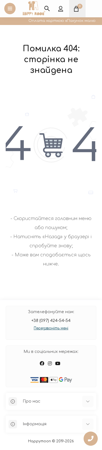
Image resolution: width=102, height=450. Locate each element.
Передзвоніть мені (51, 328)
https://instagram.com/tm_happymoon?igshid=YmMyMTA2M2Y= (50, 363)
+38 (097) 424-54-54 (51, 321)
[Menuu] (10, 8)
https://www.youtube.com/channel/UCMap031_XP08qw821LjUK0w (58, 363)
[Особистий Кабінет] (60, 8)
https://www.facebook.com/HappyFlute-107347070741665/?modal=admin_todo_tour (42, 363)
